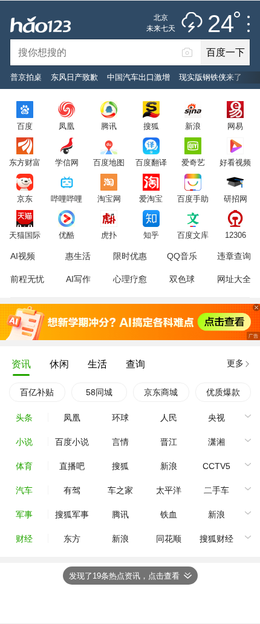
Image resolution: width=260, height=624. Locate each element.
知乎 (151, 235)
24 (220, 24)
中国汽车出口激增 (138, 77)
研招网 (235, 198)
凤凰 (66, 126)
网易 (235, 126)
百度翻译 (151, 162)
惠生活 (78, 256)
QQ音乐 (182, 256)
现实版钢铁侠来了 (210, 77)
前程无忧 (27, 279)
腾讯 (109, 126)
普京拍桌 (26, 77)
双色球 (182, 279)
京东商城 (161, 392)
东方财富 (25, 162)
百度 (25, 126)
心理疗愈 (130, 279)
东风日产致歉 (74, 77)
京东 (25, 198)
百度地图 (109, 162)
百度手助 (193, 198)
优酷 (66, 235)
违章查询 (234, 256)
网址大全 (234, 279)
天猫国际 (25, 235)
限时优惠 (130, 256)
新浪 (193, 126)
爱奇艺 (193, 162)
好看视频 (235, 162)
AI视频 (22, 256)
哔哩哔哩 (66, 198)
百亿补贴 (37, 392)
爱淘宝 (151, 198)
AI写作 (78, 279)
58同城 (99, 392)
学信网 (67, 162)
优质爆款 (223, 392)
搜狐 (151, 126)
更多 (235, 363)
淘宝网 (109, 198)
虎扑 (109, 235)
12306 (235, 235)
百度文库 (193, 235)
